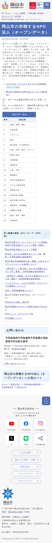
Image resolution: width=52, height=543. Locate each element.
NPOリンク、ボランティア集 (19, 314)
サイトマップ (25, 474)
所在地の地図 (18, 349)
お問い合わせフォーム (14, 363)
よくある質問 (25, 453)
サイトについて (25, 481)
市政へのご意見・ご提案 (25, 460)
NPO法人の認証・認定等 (17, 302)
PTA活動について (13, 318)
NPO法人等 (21, 387)
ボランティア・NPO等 (11, 16)
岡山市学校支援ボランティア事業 (21, 250)
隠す (46, 234)
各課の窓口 (15, 384)
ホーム (8, 13)
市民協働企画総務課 (32, 384)
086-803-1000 (15, 512)
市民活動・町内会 (36, 13)
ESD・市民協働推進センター (19, 290)
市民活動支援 (7, 387)
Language (39, 7)
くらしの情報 (19, 13)
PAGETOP (46, 402)
